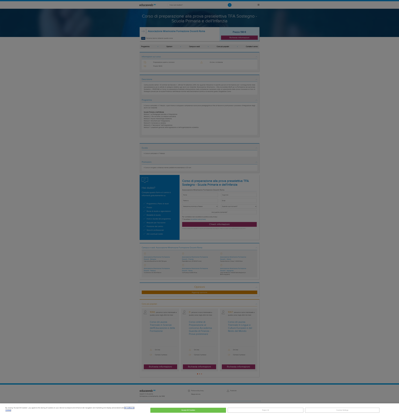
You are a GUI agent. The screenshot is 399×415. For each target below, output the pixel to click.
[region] (199, 409)
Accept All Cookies (188, 410)
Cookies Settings (342, 410)
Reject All (265, 410)
